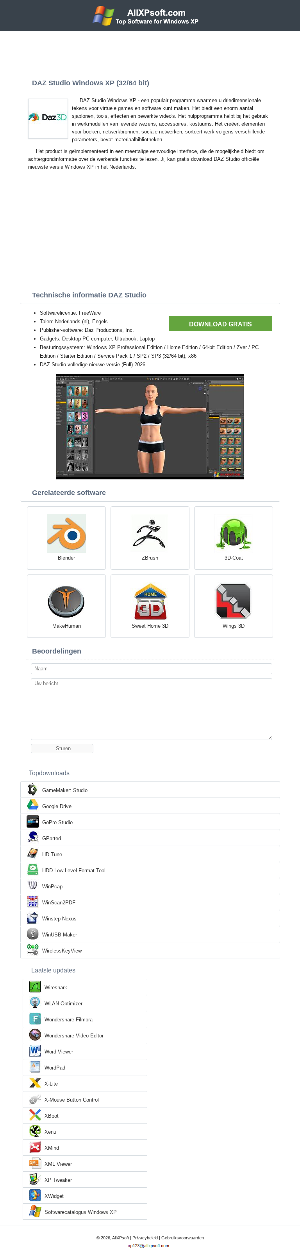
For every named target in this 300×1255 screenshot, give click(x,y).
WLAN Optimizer (63, 1004)
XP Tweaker (58, 1180)
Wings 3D (234, 626)
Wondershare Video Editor (74, 1036)
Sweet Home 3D (150, 626)
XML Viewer (58, 1164)
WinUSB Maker (59, 935)
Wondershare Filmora (69, 1020)
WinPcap (52, 886)
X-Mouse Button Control (72, 1100)
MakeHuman (66, 626)
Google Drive (56, 806)
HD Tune (52, 854)
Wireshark (56, 987)
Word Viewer (59, 1052)
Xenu (50, 1132)
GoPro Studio (57, 822)
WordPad (55, 1068)
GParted (51, 838)
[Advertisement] (150, 52)
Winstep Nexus (59, 919)
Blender (66, 558)
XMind (52, 1148)
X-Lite (51, 1084)
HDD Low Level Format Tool (73, 870)
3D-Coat (234, 558)
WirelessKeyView (62, 951)
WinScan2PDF (58, 903)
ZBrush (150, 558)
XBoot (52, 1116)
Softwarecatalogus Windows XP (81, 1212)
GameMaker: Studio (65, 790)
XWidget (54, 1196)
